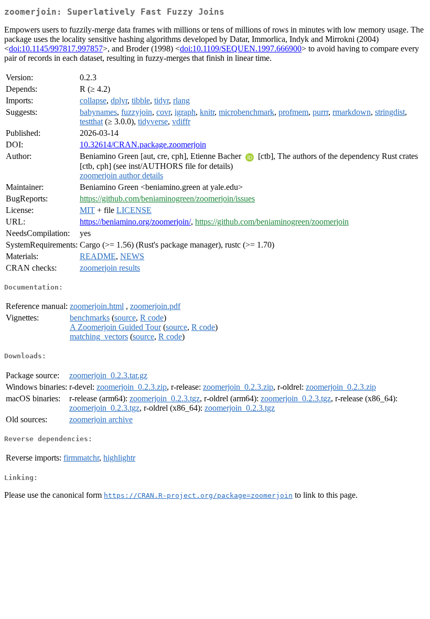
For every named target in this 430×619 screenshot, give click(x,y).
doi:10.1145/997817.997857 (56, 48)
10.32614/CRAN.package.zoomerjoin (143, 144)
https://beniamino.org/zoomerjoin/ (135, 221)
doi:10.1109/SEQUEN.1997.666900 (241, 48)
